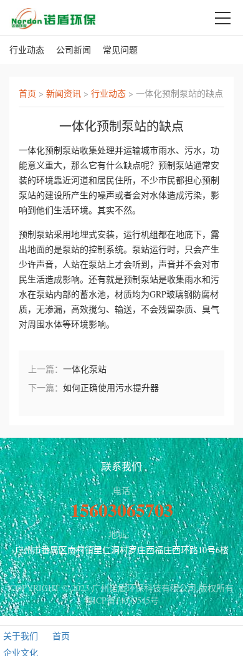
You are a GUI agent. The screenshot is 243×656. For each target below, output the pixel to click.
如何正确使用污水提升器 (111, 387)
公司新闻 (73, 49)
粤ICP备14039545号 (121, 600)
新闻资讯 (63, 93)
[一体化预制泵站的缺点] (53, 17)
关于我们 (20, 636)
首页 (27, 93)
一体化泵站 (85, 369)
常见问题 (120, 49)
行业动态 (26, 49)
